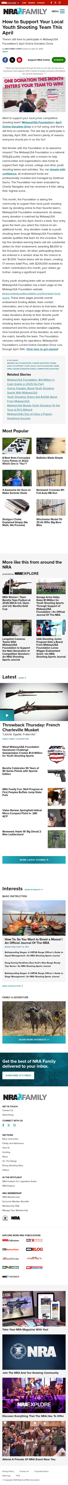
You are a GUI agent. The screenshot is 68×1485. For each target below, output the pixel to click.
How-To (6, 1147)
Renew (31, 2)
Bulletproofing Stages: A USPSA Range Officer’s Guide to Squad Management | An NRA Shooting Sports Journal (34, 954)
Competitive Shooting (48, 368)
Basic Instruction (14, 896)
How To (20, 946)
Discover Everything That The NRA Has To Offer (33, 1416)
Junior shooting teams (44, 363)
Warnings (6, 1475)
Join (24, 2)
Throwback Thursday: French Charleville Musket (31, 727)
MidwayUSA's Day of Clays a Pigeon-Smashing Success (30, 416)
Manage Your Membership (15, 1210)
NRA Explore (8, 1185)
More (21, 677)
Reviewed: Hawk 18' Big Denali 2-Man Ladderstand (22, 833)
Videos (5, 1170)
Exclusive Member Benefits (15, 1201)
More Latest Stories (43, 860)
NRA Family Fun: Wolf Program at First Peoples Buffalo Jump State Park (22, 792)
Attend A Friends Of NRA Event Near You (28, 1459)
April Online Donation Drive (21, 368)
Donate (41, 2)
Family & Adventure (19, 739)
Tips (27, 946)
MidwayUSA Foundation (19, 363)
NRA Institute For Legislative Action (19, 1181)
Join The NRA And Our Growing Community (30, 1373)
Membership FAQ (10, 1206)
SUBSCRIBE (18, 1075)
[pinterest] (19, 58)
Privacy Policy (8, 1471)
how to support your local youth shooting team (33, 366)
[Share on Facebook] (5, 58)
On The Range (9, 1161)
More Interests (32, 889)
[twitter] (12, 58)
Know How (10, 946)
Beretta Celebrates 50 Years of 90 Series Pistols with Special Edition (20, 771)
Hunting (6, 1152)
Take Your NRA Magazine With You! (25, 1329)
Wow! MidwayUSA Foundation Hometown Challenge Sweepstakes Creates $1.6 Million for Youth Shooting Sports (22, 751)
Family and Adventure (13, 1143)
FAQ (18, 1475)
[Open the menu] (62, 11)
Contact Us (7, 1110)
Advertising (7, 1114)
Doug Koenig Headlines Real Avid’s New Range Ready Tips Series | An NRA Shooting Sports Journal (32, 964)
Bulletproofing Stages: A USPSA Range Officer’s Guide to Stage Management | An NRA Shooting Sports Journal (34, 975)
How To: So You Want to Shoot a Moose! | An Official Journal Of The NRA (34, 941)
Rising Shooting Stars (12, 1165)
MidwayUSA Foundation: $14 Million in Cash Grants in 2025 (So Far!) (31, 382)
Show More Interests (42, 1039)
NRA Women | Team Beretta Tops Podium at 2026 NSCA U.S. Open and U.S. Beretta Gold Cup (16, 603)
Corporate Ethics (41, 1471)
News (5, 51)
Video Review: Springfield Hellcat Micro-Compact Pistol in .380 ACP (22, 813)
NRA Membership (11, 1197)
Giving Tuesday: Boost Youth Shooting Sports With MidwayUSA (30, 390)
